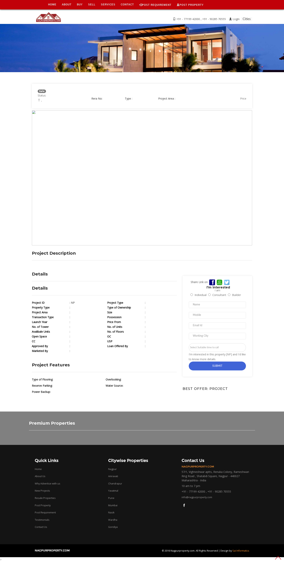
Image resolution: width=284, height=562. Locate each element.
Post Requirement (45, 512)
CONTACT (127, 4)
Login (236, 19)
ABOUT (66, 4)
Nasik (111, 512)
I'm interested (218, 287)
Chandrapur (115, 483)
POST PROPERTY (191, 4)
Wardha (112, 519)
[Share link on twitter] (227, 282)
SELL (91, 4)
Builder (236, 295)
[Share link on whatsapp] (219, 282)
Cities (247, 19)
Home (38, 469)
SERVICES (108, 4)
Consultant (219, 295)
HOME (52, 4)
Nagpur (112, 469)
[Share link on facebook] (212, 282)
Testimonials (42, 519)
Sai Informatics (240, 550)
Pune (111, 498)
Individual (201, 295)
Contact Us (41, 527)
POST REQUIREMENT (156, 4)
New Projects (42, 490)
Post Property (43, 505)
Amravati (113, 476)
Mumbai (112, 505)
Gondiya (113, 527)
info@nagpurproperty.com (197, 497)
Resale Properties (45, 498)
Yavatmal (113, 490)
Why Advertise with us (47, 483)
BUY (80, 4)
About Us (40, 476)
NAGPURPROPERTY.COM (52, 550)
